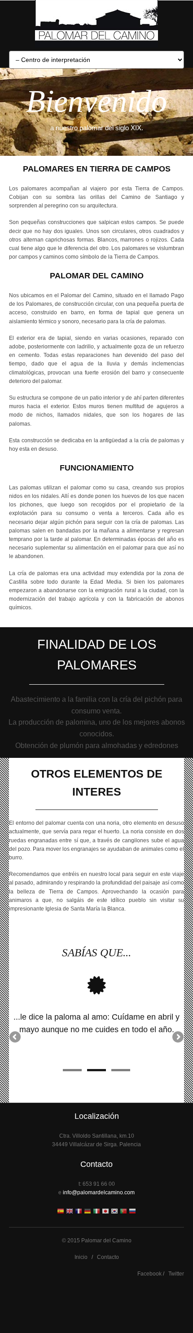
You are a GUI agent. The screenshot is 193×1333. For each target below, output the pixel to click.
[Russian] (132, 1212)
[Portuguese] (123, 1212)
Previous (15, 1037)
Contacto (108, 1257)
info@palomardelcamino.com (99, 1192)
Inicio (81, 1257)
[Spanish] (60, 1212)
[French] (78, 1212)
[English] (69, 1212)
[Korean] (114, 1212)
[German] (87, 1212)
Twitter (176, 1274)
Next (177, 1037)
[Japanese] (105, 1212)
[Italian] (96, 1212)
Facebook (149, 1274)
